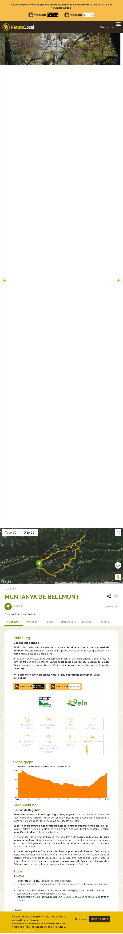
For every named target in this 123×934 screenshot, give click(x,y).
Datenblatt (13, 622)
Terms (119, 583)
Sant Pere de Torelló (23, 614)
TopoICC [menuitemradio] (10, 532)
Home (18, 27)
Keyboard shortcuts (63, 583)
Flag (115, 596)
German (104, 27)
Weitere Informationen (23, 930)
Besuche (86, 622)
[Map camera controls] (118, 565)
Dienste (105, 622)
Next (119, 280)
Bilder (50, 622)
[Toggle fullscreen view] (118, 532)
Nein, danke (81, 919)
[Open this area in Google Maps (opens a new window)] (6, 582)
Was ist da (31, 622)
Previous (4, 280)
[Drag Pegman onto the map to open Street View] (118, 577)
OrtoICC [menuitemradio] (29, 532)
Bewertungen (68, 622)
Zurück (11, 589)
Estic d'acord (99, 919)
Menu (118, 24)
